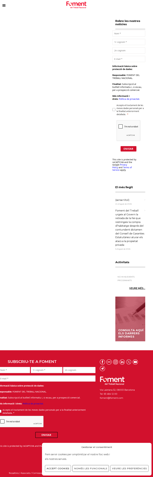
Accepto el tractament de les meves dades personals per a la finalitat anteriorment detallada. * (44, 411)
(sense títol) (122, 200)
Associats (25, 473)
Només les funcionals (90, 468)
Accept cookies (58, 468)
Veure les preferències (129, 468)
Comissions (38, 473)
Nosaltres (14, 473)
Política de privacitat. (129, 99)
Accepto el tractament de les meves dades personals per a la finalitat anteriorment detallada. (130, 110)
